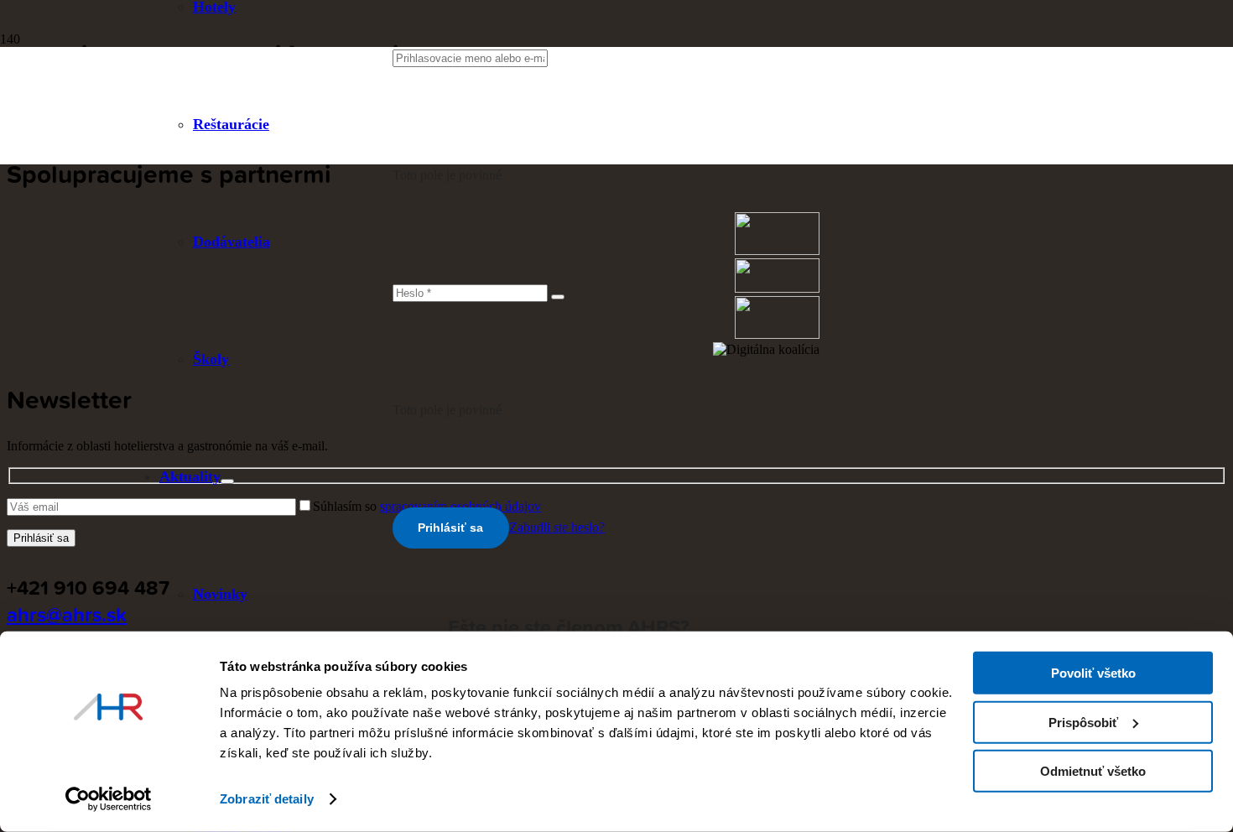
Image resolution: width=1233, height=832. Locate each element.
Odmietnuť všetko (1093, 771)
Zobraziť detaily (267, 799)
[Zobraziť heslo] (557, 296)
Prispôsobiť (1083, 722)
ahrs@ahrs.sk (67, 614)
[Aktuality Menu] (227, 481)
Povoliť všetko (1093, 673)
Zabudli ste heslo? (557, 527)
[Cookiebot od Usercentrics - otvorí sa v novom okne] (108, 799)
